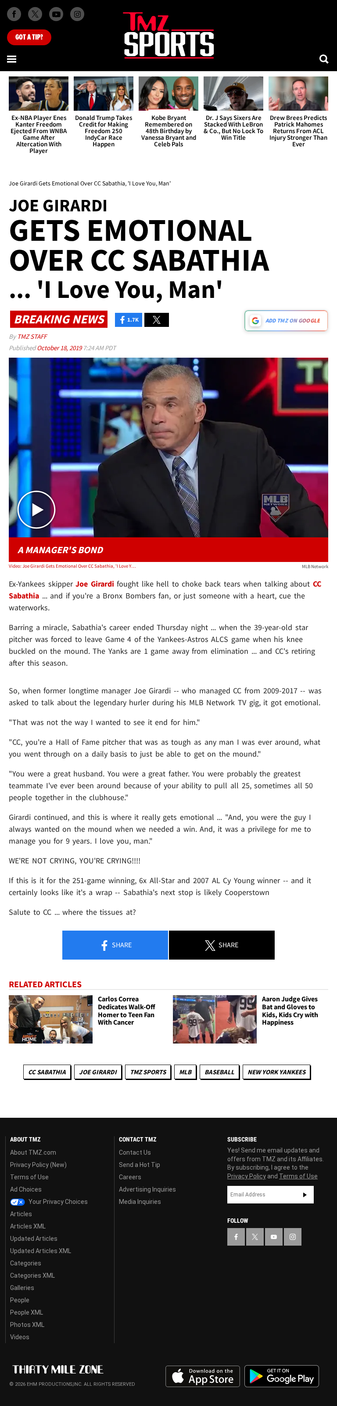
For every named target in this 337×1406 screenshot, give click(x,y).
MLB (185, 1072)
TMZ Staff (32, 336)
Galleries (22, 1287)
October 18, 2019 (60, 348)
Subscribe (305, 1194)
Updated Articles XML (40, 1250)
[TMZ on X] (35, 14)
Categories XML (32, 1275)
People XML (26, 1312)
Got (29, 37)
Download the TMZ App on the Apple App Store (202, 1377)
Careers (130, 1177)
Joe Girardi (98, 1072)
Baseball (219, 1072)
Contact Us (135, 1152)
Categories (25, 1263)
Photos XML (27, 1324)
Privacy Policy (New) (38, 1164)
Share (121, 944)
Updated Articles (33, 1238)
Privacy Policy (246, 1176)
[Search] (324, 59)
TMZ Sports (148, 1072)
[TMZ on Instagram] (77, 14)
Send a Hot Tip (139, 1164)
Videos (19, 1337)
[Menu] (12, 59)
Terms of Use (29, 1177)
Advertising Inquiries (147, 1189)
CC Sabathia (47, 1072)
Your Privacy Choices (57, 1201)
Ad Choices (26, 1189)
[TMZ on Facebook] (14, 14)
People (19, 1300)
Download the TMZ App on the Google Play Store (281, 1376)
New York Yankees (276, 1072)
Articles (21, 1214)
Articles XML (28, 1226)
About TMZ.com (33, 1152)
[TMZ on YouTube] (274, 1237)
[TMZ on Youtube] (56, 14)
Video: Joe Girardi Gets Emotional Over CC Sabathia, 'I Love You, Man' (72, 566)
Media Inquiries (140, 1201)
